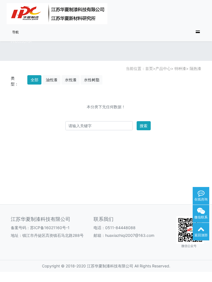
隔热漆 (195, 68)
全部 (34, 79)
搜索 (143, 125)
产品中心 (163, 68)
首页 (149, 68)
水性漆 (70, 79)
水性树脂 (91, 79)
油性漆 (51, 79)
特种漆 (179, 68)
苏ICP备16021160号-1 (50, 227)
